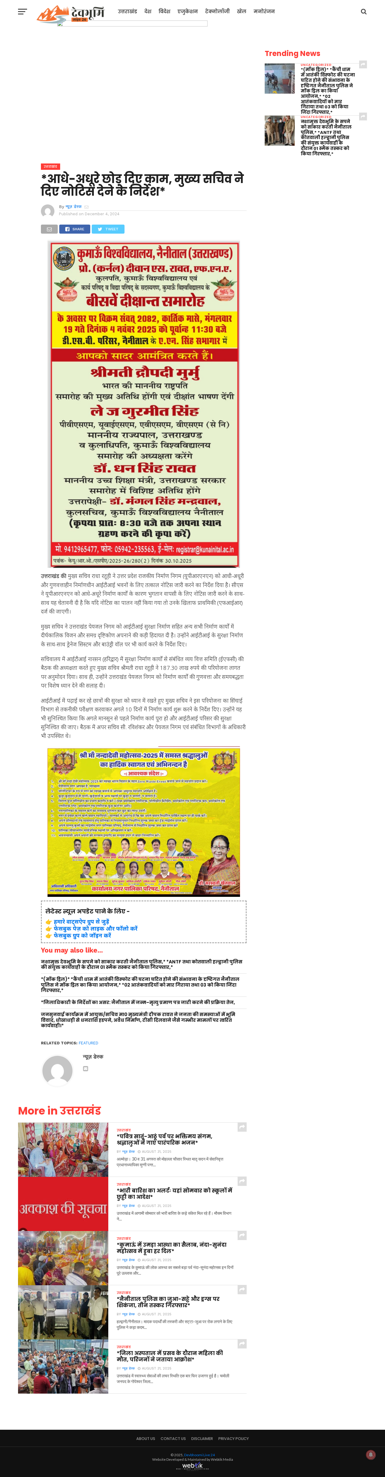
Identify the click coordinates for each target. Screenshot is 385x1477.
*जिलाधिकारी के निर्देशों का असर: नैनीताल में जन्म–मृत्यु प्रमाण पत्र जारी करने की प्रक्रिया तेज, (138, 1003)
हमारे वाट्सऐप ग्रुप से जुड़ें (81, 921)
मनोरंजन (264, 11)
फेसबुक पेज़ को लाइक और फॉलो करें (95, 928)
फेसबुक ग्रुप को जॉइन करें (82, 935)
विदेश (164, 11)
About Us (145, 1438)
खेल (241, 11)
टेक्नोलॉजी (217, 11)
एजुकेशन (187, 11)
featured (88, 1043)
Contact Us (173, 1438)
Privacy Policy (233, 1438)
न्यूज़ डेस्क (74, 206)
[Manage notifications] (371, 1455)
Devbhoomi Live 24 (199, 1455)
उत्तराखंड (127, 11)
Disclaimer (202, 1438)
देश (147, 11)
